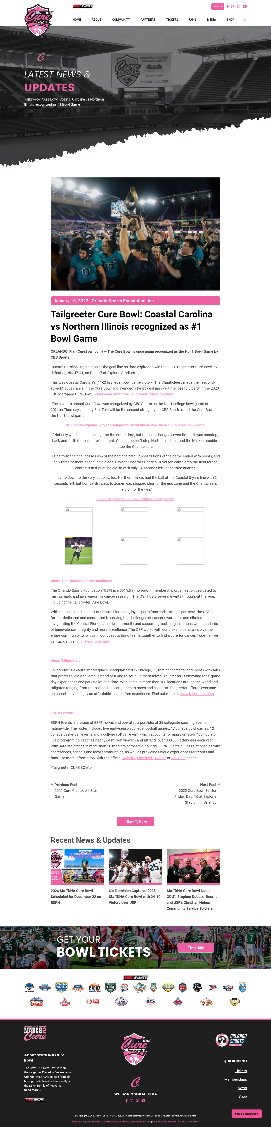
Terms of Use (78, 1121)
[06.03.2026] (77, 866)
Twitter (160, 758)
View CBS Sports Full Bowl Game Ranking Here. (135, 499)
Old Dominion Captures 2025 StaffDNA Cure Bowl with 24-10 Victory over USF (134, 897)
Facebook (145, 758)
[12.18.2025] (135, 866)
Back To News (136, 821)
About (96, 19)
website (128, 758)
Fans (192, 19)
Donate (217, 6)
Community (121, 19)
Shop (230, 19)
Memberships (235, 1079)
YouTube (178, 758)
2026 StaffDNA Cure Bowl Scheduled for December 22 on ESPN (76, 897)
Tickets (172, 19)
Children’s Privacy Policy (164, 1121)
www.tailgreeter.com (197, 694)
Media (211, 19)
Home (77, 19)
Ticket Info (196, 947)
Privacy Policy (93, 1121)
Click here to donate (92, 641)
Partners (148, 19)
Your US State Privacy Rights (116, 1121)
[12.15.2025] (193, 866)
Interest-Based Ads (141, 1121)
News (242, 1088)
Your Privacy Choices (188, 1121)
